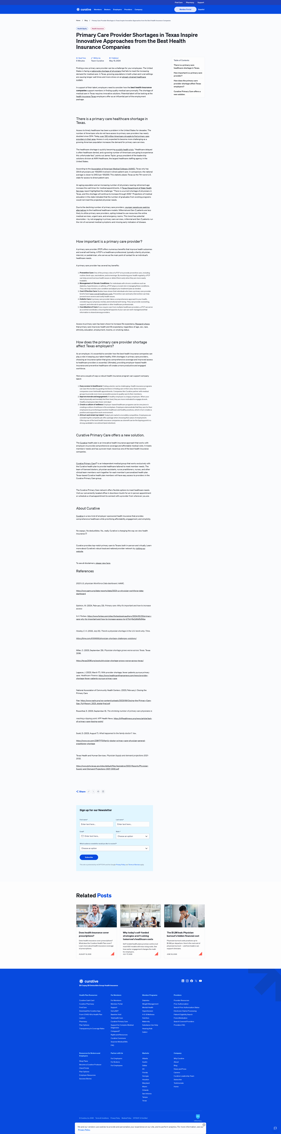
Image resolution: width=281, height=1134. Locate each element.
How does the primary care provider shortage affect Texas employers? (187, 83)
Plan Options (84, 1025)
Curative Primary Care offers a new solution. (187, 93)
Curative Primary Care (119, 1021)
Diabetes (145, 1000)
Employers (117, 9)
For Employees (116, 1065)
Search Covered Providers (184, 1021)
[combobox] (132, 836)
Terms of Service (134, 865)
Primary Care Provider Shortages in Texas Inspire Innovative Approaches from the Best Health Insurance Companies (131, 21)
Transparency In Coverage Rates (91, 1028)
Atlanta (145, 1058)
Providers (128, 9)
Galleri (144, 1032)
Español (201, 9)
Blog (86, 20)
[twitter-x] (196, 983)
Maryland (146, 1083)
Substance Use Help (150, 1025)
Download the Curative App (90, 1011)
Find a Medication (180, 1018)
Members (98, 9)
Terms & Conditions (102, 1118)
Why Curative (179, 1058)
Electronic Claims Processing (185, 1011)
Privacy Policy (120, 865)
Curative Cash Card (86, 1000)
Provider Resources (181, 1000)
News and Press (180, 1069)
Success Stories (85, 1079)
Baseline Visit (116, 1014)
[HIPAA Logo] (198, 1118)
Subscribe (178, 1079)
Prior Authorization (181, 1004)
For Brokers (115, 1062)
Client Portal (84, 1068)
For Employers (116, 1058)
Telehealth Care (117, 1018)
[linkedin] (183, 983)
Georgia (145, 1076)
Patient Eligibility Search (183, 1014)
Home (78, 20)
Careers (177, 1072)
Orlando (145, 1090)
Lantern (82, 1018)
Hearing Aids (147, 1028)
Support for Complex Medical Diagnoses (122, 1026)
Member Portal (116, 1004)
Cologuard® (115, 1031)
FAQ (112, 1045)
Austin (144, 1062)
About (176, 1062)
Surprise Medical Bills (119, 1042)
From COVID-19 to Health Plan (90, 1014)
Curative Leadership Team (184, 1076)
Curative (80, 516)
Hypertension (147, 1011)
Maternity (146, 1021)
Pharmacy (190, 2)
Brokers (107, 9)
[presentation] (185, 9)
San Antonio (147, 1093)
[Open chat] (275, 1128)
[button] (88, 791)
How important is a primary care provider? (188, 74)
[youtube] (200, 983)
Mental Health (147, 1007)
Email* (82, 832)
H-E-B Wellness (148, 1014)
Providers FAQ (179, 1025)
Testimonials (179, 1083)
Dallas (144, 1065)
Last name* (120, 820)
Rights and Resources (119, 1035)
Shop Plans (83, 1061)
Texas (144, 1100)
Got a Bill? (114, 1011)
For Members (116, 1000)
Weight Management (150, 1004)
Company (138, 9)
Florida (145, 1072)
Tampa (145, 1097)
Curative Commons (118, 1038)
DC (143, 1069)
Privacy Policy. (84, 1130)
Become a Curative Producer (90, 1064)
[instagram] (187, 983)
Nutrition (145, 1018)
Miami (144, 1086)
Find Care (179, 2)
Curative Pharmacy (86, 1004)
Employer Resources (87, 1075)
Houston (145, 1079)
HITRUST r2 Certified (140, 1118)
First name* (84, 820)
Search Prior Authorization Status (186, 1007)
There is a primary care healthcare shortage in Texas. (187, 66)
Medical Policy (126, 1118)
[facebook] (191, 983)
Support (201, 2)
